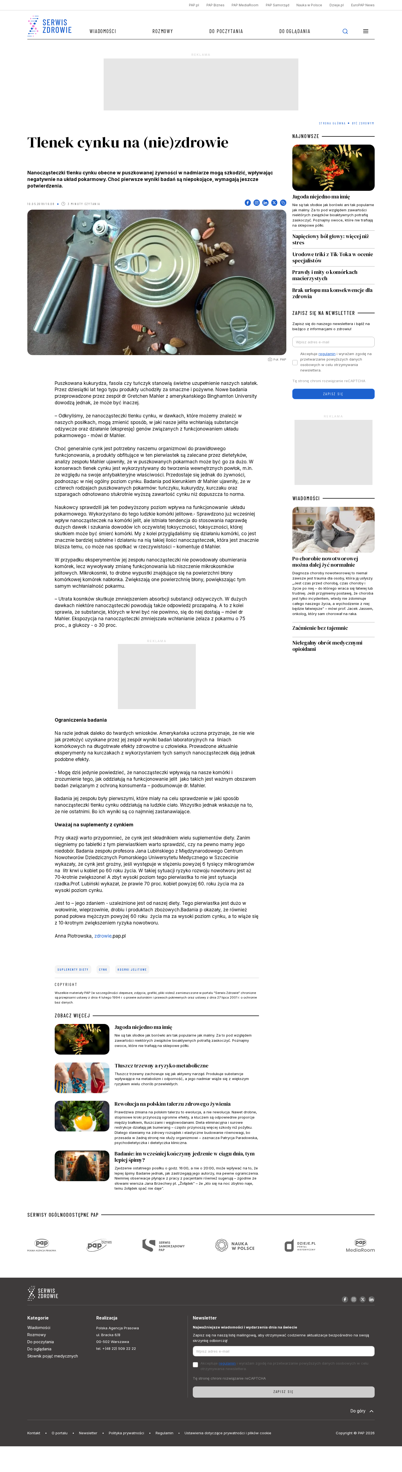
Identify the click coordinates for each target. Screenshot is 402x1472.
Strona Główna (332, 123)
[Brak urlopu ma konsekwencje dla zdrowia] (333, 291)
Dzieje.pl (337, 5)
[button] (366, 31)
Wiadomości (102, 31)
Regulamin (164, 1433)
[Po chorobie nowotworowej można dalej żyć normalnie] (333, 564)
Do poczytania (226, 31)
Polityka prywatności (126, 1433)
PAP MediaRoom (245, 5)
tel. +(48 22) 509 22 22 (116, 1348)
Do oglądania (294, 31)
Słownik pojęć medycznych (52, 1356)
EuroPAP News (363, 5)
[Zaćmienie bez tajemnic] (333, 629)
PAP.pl (194, 5)
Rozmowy (162, 31)
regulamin (327, 354)
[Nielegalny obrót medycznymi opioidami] (333, 646)
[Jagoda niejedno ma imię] (157, 1040)
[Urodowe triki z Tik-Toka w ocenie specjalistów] (333, 257)
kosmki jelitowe (132, 969)
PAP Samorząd (277, 5)
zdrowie (103, 936)
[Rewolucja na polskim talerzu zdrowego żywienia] (157, 1123)
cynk (103, 969)
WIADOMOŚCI (306, 498)
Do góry (358, 1411)
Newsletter (88, 1433)
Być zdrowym (363, 123)
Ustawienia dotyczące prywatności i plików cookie (228, 1433)
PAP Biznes (215, 5)
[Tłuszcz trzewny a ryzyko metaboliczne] (157, 1079)
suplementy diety (73, 969)
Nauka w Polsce (309, 5)
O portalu (60, 1433)
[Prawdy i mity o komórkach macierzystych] (333, 275)
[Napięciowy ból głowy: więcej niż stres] (333, 239)
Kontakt (33, 1433)
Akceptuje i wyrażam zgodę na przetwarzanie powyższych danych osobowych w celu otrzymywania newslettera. (336, 362)
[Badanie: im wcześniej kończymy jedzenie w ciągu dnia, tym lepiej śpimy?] (157, 1171)
